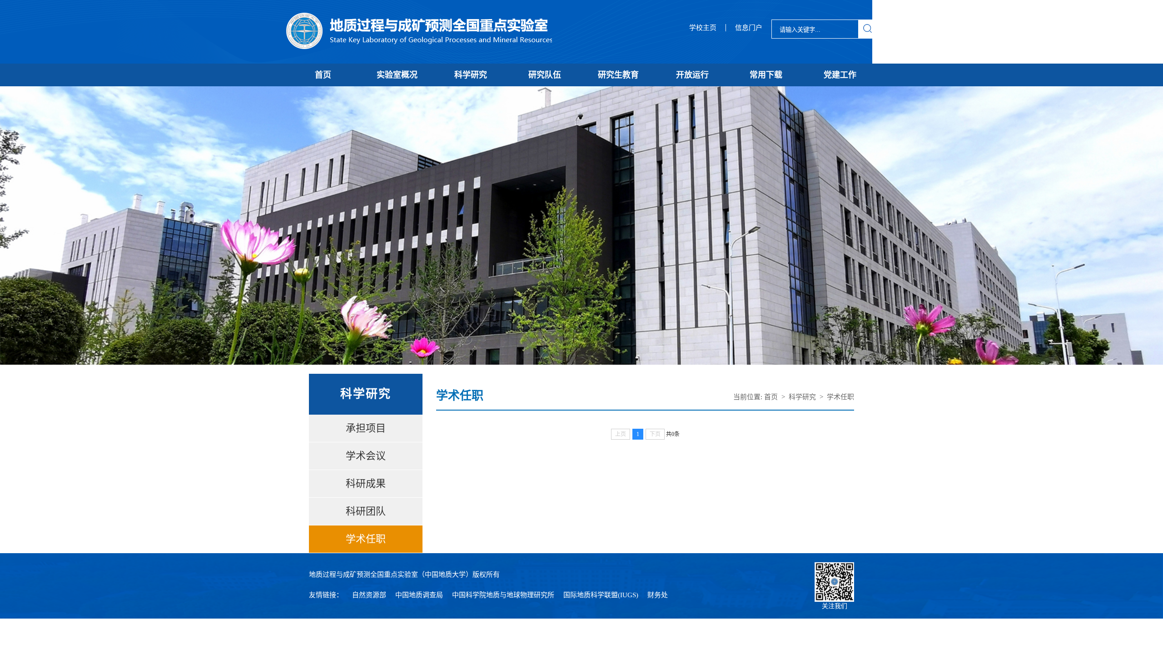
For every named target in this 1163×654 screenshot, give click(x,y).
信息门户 (748, 27)
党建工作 (840, 74)
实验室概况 (397, 74)
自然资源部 (369, 595)
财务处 (657, 595)
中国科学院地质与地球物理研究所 (503, 595)
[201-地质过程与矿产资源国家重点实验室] (419, 31)
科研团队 (366, 511)
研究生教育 (618, 74)
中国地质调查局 (419, 595)
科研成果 (366, 483)
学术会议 (366, 455)
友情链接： (326, 595)
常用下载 (766, 74)
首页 (323, 74)
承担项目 (366, 428)
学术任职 (366, 539)
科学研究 (470, 74)
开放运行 (692, 74)
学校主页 (702, 27)
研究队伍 (544, 74)
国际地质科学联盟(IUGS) (600, 595)
